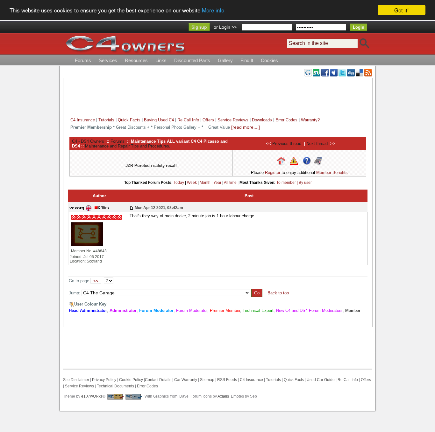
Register (272, 172)
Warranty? (310, 120)
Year (217, 182)
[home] (125, 43)
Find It (246, 60)
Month (205, 182)
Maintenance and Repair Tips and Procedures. (127, 146)
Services (108, 60)
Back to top (278, 293)
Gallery (225, 60)
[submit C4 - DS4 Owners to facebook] (325, 72)
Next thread (317, 143)
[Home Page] (281, 160)
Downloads (262, 120)
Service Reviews (233, 120)
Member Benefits (332, 172)
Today (179, 182)
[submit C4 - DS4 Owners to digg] (351, 72)
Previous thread (286, 143)
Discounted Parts (192, 60)
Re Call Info (188, 120)
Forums (83, 60)
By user (305, 182)
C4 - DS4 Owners (88, 141)
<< (96, 280)
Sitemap (206, 380)
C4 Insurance (82, 120)
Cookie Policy (131, 380)
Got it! (401, 10)
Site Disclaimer (76, 380)
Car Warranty (185, 380)
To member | (287, 182)
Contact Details (158, 380)
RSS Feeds (227, 380)
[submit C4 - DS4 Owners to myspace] (334, 72)
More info (213, 10)
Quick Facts (130, 120)
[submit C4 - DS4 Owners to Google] (308, 72)
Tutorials (106, 120)
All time (230, 182)
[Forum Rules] (294, 160)
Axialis (223, 396)
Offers (208, 120)
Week (192, 182)
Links (161, 60)
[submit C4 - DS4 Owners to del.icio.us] (359, 72)
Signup (199, 27)
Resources (136, 60)
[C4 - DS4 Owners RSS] (368, 72)
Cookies (269, 60)
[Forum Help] (307, 160)
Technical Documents (115, 386)
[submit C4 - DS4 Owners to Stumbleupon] (316, 72)
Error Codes (286, 120)
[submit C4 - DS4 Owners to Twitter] (342, 72)
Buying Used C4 (159, 120)
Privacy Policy (104, 380)
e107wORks (92, 396)
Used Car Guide (321, 380)
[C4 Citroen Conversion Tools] (317, 160)
